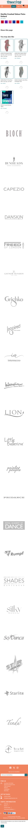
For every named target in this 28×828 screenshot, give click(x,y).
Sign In (18, 6)
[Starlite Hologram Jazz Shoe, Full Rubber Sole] (21, 72)
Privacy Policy (7, 807)
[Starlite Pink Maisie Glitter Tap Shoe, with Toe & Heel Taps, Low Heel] (7, 45)
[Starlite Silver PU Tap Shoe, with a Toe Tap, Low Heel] (7, 72)
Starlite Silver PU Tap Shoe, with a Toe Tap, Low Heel (6, 81)
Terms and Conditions (9, 809)
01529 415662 (7, 796)
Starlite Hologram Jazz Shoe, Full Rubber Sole (21, 81)
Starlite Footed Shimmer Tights (6, 106)
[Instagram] (17, 768)
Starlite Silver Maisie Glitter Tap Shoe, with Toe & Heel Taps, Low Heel (20, 56)
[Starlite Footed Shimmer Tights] (7, 97)
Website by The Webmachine (9, 818)
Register (14, 6)
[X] (14, 768)
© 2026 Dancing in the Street (14, 816)
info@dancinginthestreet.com (10, 798)
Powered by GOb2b (20, 818)
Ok (2, 826)
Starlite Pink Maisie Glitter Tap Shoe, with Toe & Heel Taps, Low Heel (6, 56)
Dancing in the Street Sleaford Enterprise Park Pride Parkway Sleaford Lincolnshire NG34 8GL (9, 787)
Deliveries (6, 804)
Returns (6, 805)
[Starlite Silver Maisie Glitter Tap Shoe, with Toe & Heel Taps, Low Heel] (21, 45)
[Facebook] (10, 768)
